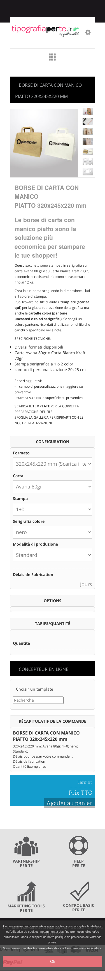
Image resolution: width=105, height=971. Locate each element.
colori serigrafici (46, 318)
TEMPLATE (41, 406)
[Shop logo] (45, 31)
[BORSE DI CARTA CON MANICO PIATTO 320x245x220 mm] (88, 111)
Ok (52, 961)
